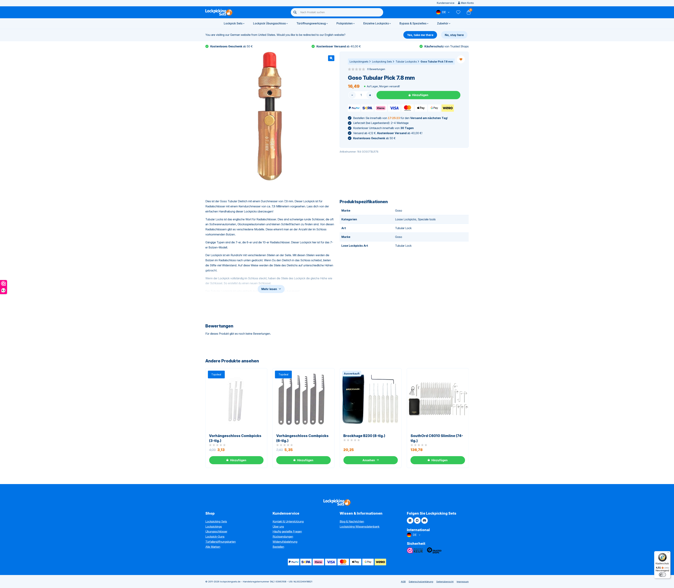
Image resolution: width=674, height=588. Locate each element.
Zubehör (442, 23)
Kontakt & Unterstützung (288, 521)
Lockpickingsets (359, 61)
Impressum (463, 581)
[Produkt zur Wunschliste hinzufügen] (461, 59)
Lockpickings (213, 526)
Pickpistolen (344, 23)
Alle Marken (212, 546)
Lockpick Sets (233, 23)
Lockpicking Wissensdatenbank (359, 526)
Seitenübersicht (445, 581)
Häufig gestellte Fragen (287, 531)
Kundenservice (445, 2)
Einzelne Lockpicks (376, 23)
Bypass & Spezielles (412, 23)
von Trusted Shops (446, 46)
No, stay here (454, 35)
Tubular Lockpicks (406, 61)
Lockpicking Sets (382, 61)
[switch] (662, 575)
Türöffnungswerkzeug (311, 23)
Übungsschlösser (216, 531)
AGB (403, 581)
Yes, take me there (420, 35)
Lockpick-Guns (214, 536)
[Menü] (668, 553)
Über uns (278, 526)
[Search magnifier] (295, 12)
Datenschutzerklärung (421, 581)
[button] (331, 58)
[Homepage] (218, 12)
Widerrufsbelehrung (285, 541)
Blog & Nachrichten (352, 521)
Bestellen (278, 546)
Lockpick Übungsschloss (269, 23)
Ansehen (368, 460)
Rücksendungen (283, 536)
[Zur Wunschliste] (458, 12)
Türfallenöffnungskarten (220, 541)
